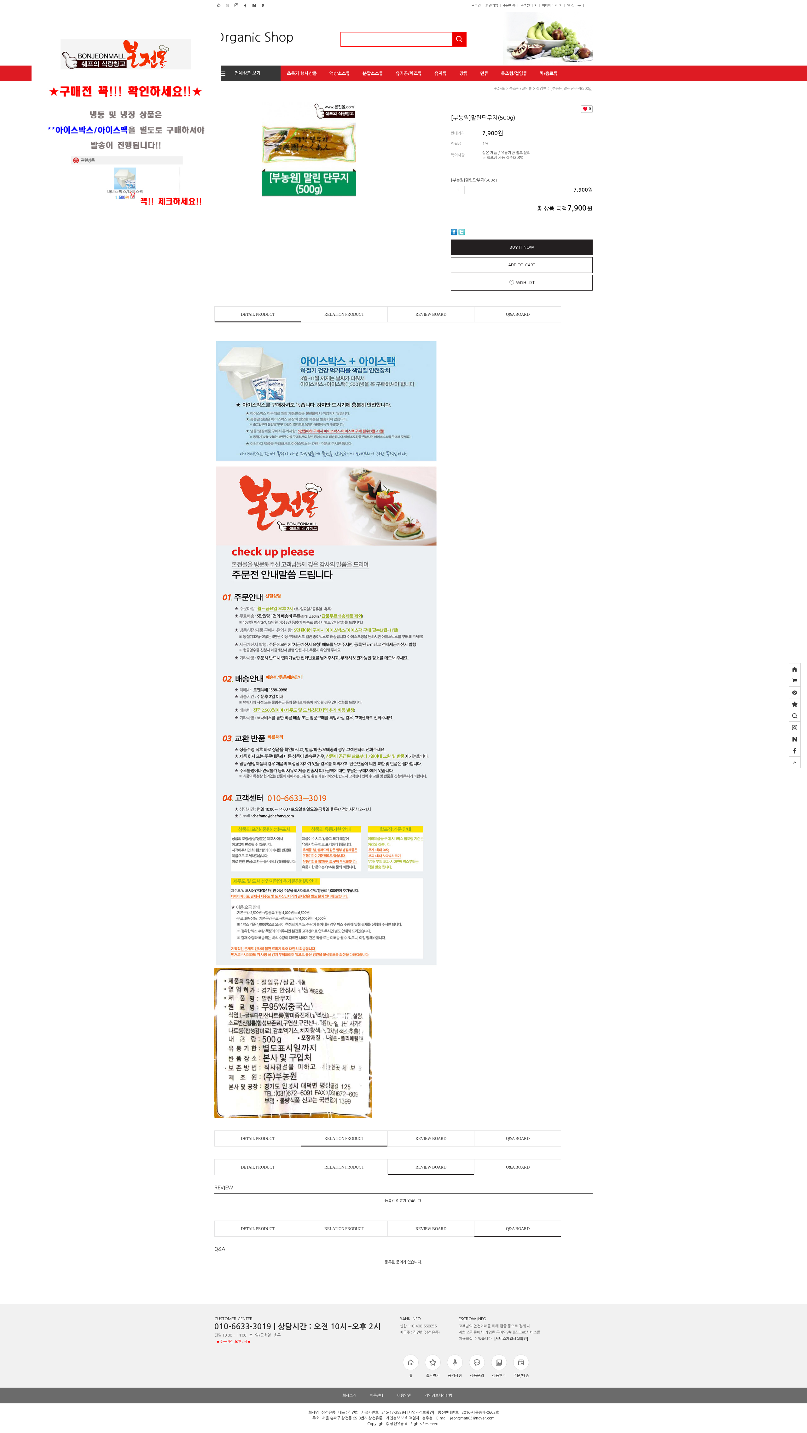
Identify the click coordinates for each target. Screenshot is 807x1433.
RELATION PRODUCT (344, 314)
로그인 (476, 5)
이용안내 (377, 1395)
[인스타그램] (794, 727)
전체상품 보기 (245, 73)
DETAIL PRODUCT (258, 314)
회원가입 (491, 5)
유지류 (440, 73)
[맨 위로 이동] (794, 762)
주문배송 (509, 5)
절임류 (541, 88)
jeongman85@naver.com (472, 1418)
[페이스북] (794, 750)
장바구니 (579, 5)
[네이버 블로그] (794, 739)
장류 (463, 73)
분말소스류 (373, 73)
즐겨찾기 (433, 1376)
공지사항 (455, 1376)
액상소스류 (339, 73)
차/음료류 (549, 73)
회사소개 (349, 1395)
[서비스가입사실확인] (511, 1339)
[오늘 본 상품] (794, 692)
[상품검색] (794, 715)
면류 (484, 73)
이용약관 (404, 1395)
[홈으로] (794, 669)
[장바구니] (794, 680)
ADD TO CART (521, 265)
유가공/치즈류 (409, 73)
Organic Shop (254, 37)
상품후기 (499, 1376)
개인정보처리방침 (438, 1395)
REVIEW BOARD (430, 314)
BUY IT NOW (522, 247)
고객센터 (527, 5)
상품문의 (477, 1376)
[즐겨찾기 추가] (794, 704)
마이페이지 (550, 5)
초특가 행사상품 (302, 73)
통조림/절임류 (514, 73)
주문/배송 (521, 1376)
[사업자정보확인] (420, 1412)
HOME (499, 88)
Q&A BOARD (518, 314)
